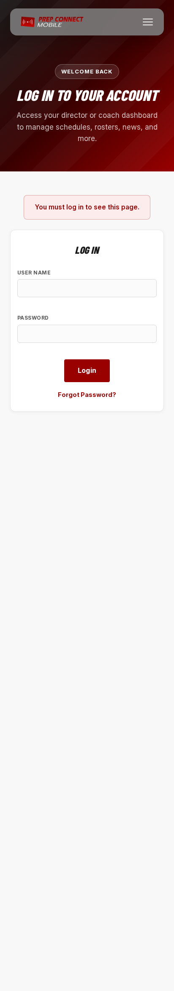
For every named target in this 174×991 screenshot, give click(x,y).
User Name (34, 272)
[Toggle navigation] (147, 22)
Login (87, 370)
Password (33, 318)
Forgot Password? (87, 394)
